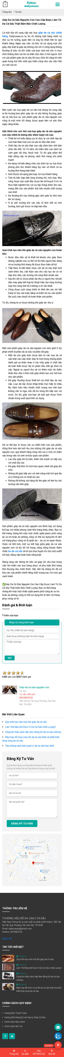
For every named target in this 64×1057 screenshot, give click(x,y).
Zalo (39, 1052)
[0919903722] (58, 1036)
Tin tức (18, 12)
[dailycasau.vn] (5, 1036)
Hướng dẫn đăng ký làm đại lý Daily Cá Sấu (25, 1017)
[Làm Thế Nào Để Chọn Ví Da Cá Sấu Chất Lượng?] (8, 967)
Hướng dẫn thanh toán (15, 1013)
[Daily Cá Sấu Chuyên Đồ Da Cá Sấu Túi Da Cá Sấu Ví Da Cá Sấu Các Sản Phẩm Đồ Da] (31, 4)
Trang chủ (7, 12)
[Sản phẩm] (58, 1045)
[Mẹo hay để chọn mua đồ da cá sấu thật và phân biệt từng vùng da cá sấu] (8, 986)
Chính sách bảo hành (14, 1022)
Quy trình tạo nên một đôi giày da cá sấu (35, 959)
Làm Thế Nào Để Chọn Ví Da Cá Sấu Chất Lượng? (38, 968)
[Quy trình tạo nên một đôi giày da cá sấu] (8, 958)
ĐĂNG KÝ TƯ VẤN (22, 823)
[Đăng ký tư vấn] (58, 1027)
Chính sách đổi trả (13, 1026)
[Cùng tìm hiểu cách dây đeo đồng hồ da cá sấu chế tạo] (8, 975)
